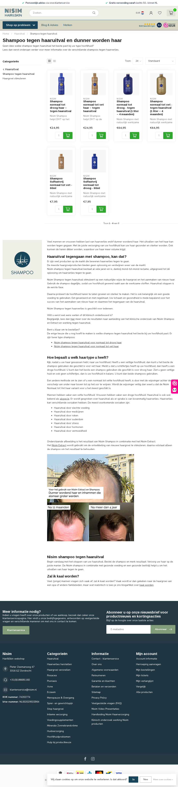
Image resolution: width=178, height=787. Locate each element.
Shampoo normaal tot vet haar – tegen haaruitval (93, 106)
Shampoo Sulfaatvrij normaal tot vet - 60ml (61, 183)
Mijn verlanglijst (144, 681)
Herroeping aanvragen (148, 664)
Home (6, 33)
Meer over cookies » (163, 779)
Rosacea (52, 675)
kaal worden (146, 585)
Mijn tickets (142, 675)
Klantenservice (16, 630)
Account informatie (146, 658)
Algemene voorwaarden (105, 670)
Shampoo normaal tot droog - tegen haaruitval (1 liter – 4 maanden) (128, 108)
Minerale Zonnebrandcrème (62, 725)
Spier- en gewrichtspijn (60, 703)
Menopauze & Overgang (60, 697)
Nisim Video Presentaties (105, 709)
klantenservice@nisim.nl (23, 689)
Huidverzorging (55, 731)
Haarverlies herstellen (59, 664)
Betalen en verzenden (104, 686)
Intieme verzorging (57, 714)
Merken (67, 25)
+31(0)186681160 (20, 679)
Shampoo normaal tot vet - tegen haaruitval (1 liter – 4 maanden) (161, 108)
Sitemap (96, 692)
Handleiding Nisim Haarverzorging (110, 714)
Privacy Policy (99, 697)
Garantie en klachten (103, 681)
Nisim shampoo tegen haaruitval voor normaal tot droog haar (88, 342)
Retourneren (99, 675)
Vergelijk (141, 686)
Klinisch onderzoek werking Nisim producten (110, 722)
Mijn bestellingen (145, 670)
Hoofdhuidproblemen (58, 736)
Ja (133, 779)
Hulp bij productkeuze (59, 742)
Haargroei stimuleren (14, 78)
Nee (145, 779)
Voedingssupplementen (60, 720)
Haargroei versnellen (58, 670)
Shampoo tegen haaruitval (43, 33)
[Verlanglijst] (159, 12)
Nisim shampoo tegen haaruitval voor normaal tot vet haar (86, 346)
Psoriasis (52, 681)
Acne (50, 686)
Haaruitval (19, 33)
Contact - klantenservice (105, 658)
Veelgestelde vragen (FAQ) (107, 703)
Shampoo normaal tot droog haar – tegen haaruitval (60, 106)
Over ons (97, 664)
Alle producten (144, 692)
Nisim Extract (59, 445)
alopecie (64, 398)
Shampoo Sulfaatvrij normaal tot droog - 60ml (91, 183)
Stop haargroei (55, 709)
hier (73, 319)
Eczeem (51, 692)
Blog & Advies (49, 25)
